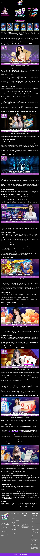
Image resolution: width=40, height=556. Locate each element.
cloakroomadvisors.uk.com (6, 521)
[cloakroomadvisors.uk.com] (20, 3)
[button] (1, 3)
